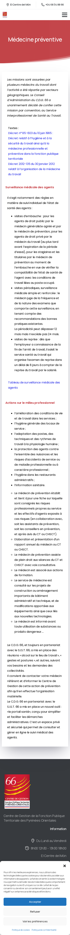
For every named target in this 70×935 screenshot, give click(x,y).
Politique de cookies (21, 929)
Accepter (35, 902)
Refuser (35, 911)
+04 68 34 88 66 (54, 4)
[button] (64, 865)
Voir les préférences (35, 921)
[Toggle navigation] (64, 15)
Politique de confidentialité (44, 929)
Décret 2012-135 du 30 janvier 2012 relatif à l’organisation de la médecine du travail (34, 169)
